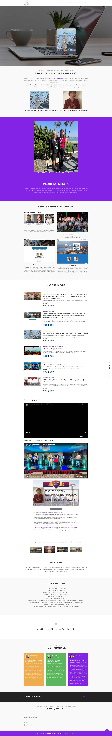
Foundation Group (32, 228)
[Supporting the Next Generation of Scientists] (72, 221)
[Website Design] (72, 251)
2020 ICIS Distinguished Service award (55, 85)
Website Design (72, 265)
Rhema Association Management (70, 733)
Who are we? (68, 2)
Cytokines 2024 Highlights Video (52, 349)
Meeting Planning (59, 346)
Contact (86, 2)
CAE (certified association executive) (44, 527)
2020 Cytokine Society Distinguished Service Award (72, 110)
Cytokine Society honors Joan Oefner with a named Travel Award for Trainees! (65, 333)
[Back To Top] (107, 730)
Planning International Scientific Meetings (39, 264)
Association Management (48, 292)
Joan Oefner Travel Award (56, 78)
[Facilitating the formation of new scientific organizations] (39, 218)
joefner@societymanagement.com (32, 724)
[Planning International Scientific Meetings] (39, 250)
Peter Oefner (58, 528)
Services (75, 2)
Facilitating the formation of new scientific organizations (39, 226)
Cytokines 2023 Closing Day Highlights (54, 364)
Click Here (85, 696)
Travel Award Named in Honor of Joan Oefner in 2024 (40, 110)
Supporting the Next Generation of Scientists (72, 234)
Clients (80, 2)
